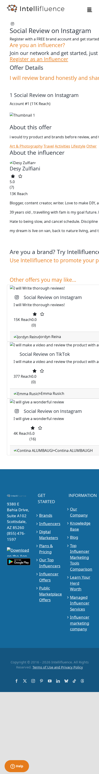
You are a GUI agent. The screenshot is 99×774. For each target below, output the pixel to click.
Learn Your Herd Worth (80, 583)
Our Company (79, 512)
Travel (49, 146)
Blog (74, 537)
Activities (62, 146)
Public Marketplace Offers (49, 593)
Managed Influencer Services (79, 603)
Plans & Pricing (46, 548)
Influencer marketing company (79, 623)
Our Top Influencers (49, 562)
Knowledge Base (80, 526)
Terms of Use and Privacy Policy (57, 667)
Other (91, 146)
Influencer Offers (48, 577)
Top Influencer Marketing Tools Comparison (80, 557)
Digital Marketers (48, 534)
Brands (45, 515)
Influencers (49, 523)
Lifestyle (78, 146)
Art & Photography (26, 146)
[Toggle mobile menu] (89, 9)
